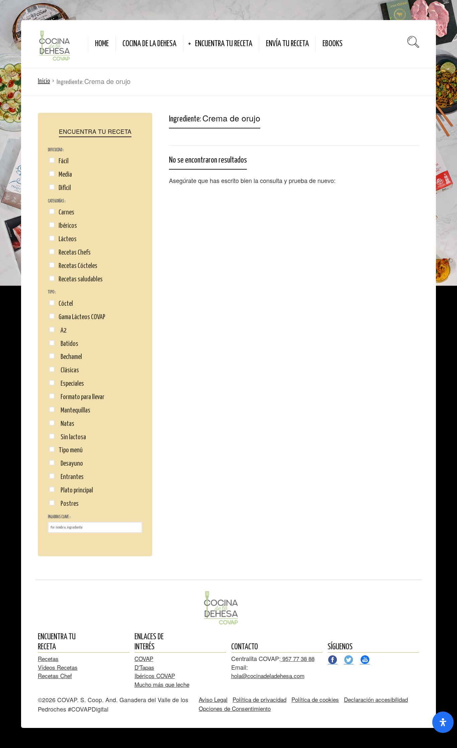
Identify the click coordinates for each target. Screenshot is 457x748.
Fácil (64, 161)
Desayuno (71, 463)
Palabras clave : (59, 517)
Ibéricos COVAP (154, 675)
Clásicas (69, 370)
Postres (69, 503)
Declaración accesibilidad (376, 699)
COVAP (143, 658)
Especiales (71, 383)
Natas (66, 423)
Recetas (48, 658)
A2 (63, 330)
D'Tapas (144, 667)
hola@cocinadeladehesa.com (267, 675)
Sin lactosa (72, 437)
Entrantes (71, 477)
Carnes (66, 212)
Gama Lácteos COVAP (82, 317)
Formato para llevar (81, 397)
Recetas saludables (81, 279)
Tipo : (52, 292)
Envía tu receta (287, 44)
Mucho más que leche (161, 684)
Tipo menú (71, 450)
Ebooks (333, 44)
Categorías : (56, 201)
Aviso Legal (213, 699)
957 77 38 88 (297, 658)
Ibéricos (68, 225)
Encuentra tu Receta (223, 44)
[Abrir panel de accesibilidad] (443, 722)
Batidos (68, 344)
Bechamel (70, 357)
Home (102, 44)
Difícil (65, 188)
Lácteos (68, 239)
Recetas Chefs (75, 252)
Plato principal (76, 490)
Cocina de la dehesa (149, 44)
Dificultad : (56, 150)
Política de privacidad (259, 699)
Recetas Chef (55, 675)
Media (65, 174)
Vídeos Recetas (58, 667)
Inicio (44, 81)
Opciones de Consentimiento (235, 708)
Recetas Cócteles (78, 266)
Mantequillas (74, 410)
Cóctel (66, 303)
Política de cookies (315, 699)
